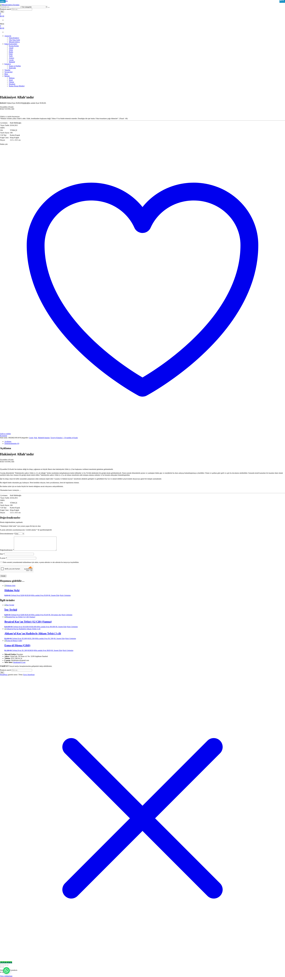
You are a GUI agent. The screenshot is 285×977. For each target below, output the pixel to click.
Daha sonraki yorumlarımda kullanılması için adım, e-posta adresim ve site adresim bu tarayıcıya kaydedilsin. (41, 562)
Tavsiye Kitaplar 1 (56, 438)
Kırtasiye (7, 64)
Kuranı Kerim (14, 46)
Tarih (11, 56)
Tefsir (11, 50)
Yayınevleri (8, 72)
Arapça (11, 58)
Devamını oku (56, 615)
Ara (2, 11)
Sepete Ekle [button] (55, 595)
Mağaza (11, 78)
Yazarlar (7, 70)
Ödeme (11, 82)
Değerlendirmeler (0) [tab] (11, 443)
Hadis (11, 52)
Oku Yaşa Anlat (14, 40)
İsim (2, 554)
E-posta (3, 558)
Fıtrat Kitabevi (14, 38)
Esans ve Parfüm (15, 66)
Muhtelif (12, 62)
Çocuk (11, 60)
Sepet (11, 80)
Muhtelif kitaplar (44, 438)
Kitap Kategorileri (10, 44)
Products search (5, 9)
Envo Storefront (29, 675)
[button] (6, 970)
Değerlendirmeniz (7, 550)
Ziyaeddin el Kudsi (71, 438)
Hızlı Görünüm (65, 595)
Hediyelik (12, 68)
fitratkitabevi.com (19, 662)
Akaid (11, 48)
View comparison (6, 976)
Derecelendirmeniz (7, 534)
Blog (6, 74)
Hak (35, 438)
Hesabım (12, 84)
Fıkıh (11, 54)
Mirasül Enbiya (14, 42)
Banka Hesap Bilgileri (16, 86)
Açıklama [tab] (7, 441)
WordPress (4, 675)
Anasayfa (7, 36)
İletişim (7, 76)
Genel (31, 438)
